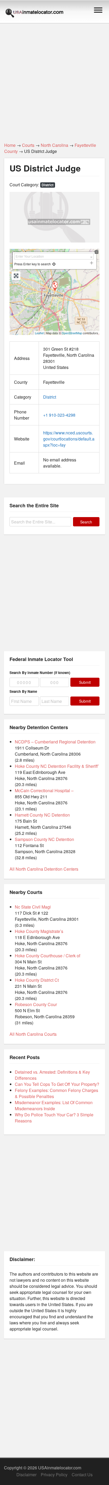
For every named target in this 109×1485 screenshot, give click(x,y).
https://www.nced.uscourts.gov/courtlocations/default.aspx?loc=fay (68, 439)
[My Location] (54, 264)
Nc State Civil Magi (33, 907)
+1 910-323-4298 (59, 415)
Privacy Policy (54, 1474)
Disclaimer (26, 1474)
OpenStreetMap (72, 333)
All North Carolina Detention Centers (44, 869)
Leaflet (39, 333)
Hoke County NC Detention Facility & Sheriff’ (57, 766)
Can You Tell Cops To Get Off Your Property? (57, 1084)
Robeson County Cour (36, 1004)
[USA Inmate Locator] (34, 14)
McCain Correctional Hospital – (44, 790)
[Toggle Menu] (98, 9)
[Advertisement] (54, 79)
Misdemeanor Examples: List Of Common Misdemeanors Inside (54, 1105)
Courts (28, 145)
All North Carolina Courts (33, 1034)
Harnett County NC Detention (42, 815)
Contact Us (82, 1474)
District (47, 184)
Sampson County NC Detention (44, 839)
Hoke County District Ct (37, 980)
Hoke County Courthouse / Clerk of (47, 956)
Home (10, 145)
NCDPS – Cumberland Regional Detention (55, 742)
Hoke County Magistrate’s (39, 931)
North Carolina (54, 145)
